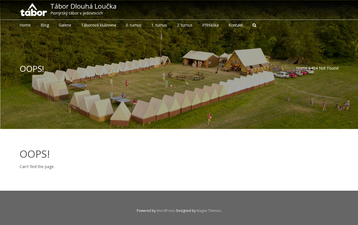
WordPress (165, 210)
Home (301, 68)
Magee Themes (209, 210)
